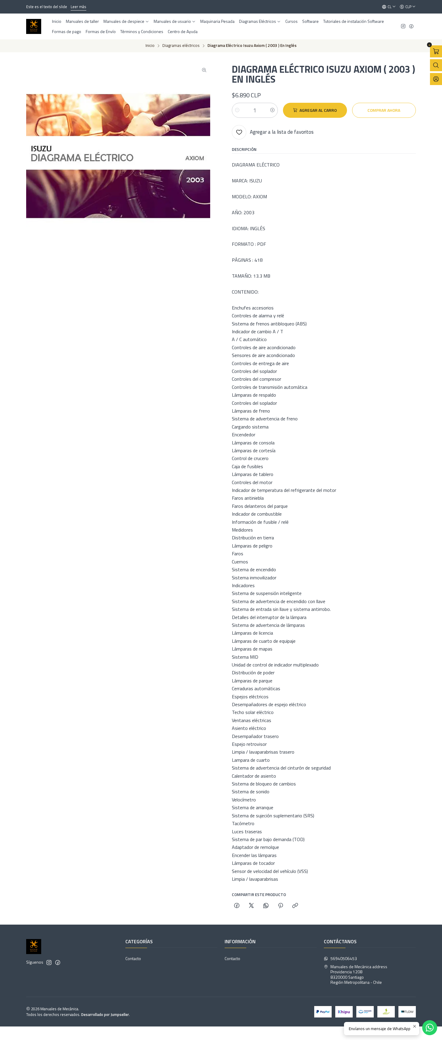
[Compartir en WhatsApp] (266, 906)
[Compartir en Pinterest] (280, 906)
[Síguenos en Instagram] (403, 26)
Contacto (133, 958)
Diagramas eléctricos (181, 46)
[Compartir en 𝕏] (251, 906)
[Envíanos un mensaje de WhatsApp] (429, 1027)
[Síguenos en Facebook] (411, 26)
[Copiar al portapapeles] (295, 906)
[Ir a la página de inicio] (33, 26)
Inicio (150, 46)
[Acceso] (436, 79)
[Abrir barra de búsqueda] (436, 65)
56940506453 (343, 958)
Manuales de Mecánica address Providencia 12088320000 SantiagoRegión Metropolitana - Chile (358, 974)
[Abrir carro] (436, 51)
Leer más (78, 7)
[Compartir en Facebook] (237, 906)
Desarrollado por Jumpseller (105, 1014)
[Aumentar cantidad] (272, 110)
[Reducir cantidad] (237, 110)
